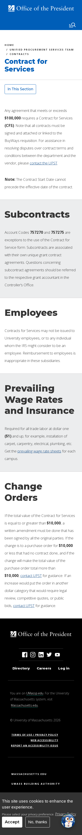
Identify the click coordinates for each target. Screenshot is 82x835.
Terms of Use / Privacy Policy (36, 734)
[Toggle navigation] (72, 25)
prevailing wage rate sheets (39, 451)
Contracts (19, 54)
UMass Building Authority (35, 783)
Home (9, 45)
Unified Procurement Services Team (42, 50)
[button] (68, 821)
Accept (12, 822)
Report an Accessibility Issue (36, 745)
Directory (21, 668)
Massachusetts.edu (24, 705)
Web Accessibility (44, 740)
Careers (44, 668)
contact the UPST (43, 163)
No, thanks (37, 822)
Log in (64, 668)
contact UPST (31, 575)
